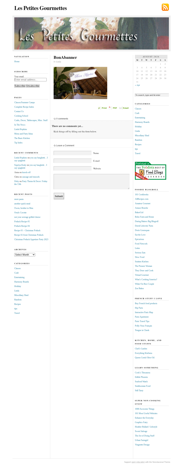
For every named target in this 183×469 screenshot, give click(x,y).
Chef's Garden (141, 348)
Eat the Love (140, 235)
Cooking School (21, 116)
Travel (17, 313)
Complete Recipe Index (24, 107)
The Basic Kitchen (22, 138)
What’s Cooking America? (146, 279)
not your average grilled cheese (27, 217)
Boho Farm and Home (144, 217)
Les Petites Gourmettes (40, 8)
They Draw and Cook (144, 270)
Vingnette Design (142, 444)
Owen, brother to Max (23, 208)
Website (97, 168)
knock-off (26, 172)
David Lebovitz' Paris (144, 226)
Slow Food (139, 257)
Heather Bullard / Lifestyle (146, 427)
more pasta (18, 199)
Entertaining (19, 277)
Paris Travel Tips (142, 321)
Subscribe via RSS (165, 7)
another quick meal (22, 203)
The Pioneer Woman (143, 266)
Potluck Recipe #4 (22, 226)
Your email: (19, 76)
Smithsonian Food (142, 386)
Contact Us (19, 111)
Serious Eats (140, 252)
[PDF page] (113, 109)
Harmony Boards (21, 282)
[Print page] (102, 109)
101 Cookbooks (142, 194)
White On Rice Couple (144, 284)
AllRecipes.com (141, 199)
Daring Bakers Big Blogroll (146, 221)
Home (16, 61)
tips (15, 308)
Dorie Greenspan (142, 230)
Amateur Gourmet (142, 203)
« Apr (137, 85)
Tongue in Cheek (142, 330)
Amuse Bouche (141, 208)
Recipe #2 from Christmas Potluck (28, 235)
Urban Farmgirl (141, 440)
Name (96, 153)
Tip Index (18, 142)
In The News (19, 125)
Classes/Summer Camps (24, 102)
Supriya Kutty (20, 165)
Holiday (17, 286)
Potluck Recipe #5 (22, 221)
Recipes (17, 304)
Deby (16, 181)
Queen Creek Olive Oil (144, 357)
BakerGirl (139, 212)
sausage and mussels (31, 177)
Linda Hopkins (20, 129)
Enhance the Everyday (144, 418)
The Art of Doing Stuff (144, 435)
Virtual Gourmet (142, 275)
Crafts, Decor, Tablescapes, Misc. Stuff (31, 120)
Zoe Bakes (139, 288)
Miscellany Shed (21, 295)
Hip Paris (139, 308)
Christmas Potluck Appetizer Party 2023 (31, 239)
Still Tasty (139, 390)
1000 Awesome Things (144, 409)
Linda (16, 290)
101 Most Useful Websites (146, 413)
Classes (17, 268)
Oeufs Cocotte (20, 212)
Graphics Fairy (141, 422)
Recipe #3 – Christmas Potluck (27, 230)
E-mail (96, 160)
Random (17, 299)
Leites (137, 248)
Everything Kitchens (143, 353)
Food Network (141, 243)
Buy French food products (146, 303)
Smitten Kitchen (142, 261)
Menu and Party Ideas (23, 133)
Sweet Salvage (141, 431)
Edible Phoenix (141, 377)
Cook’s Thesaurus (142, 372)
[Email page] (124, 109)
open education (138, 462)
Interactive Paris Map (144, 312)
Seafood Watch (141, 381)
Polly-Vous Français (143, 326)
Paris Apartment (142, 317)
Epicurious (139, 239)
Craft (16, 273)
